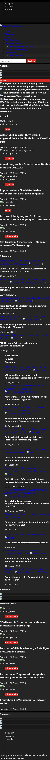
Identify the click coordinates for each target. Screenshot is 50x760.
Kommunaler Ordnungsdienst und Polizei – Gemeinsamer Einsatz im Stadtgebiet (24, 409)
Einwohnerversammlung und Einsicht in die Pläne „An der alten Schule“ (26, 560)
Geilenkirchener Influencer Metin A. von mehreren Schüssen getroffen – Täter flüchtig (25, 470)
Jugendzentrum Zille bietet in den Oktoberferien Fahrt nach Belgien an (22, 192)
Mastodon (9, 9)
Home (8, 31)
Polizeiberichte (12, 40)
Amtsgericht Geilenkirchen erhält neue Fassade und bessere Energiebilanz (24, 438)
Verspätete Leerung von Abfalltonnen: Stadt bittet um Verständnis (24, 108)
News (7, 37)
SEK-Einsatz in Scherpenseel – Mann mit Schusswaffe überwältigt (23, 243)
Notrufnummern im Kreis (22, 46)
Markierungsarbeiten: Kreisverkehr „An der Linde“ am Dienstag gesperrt (24, 387)
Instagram (9, 3)
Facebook (9, 6)
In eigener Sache (13, 43)
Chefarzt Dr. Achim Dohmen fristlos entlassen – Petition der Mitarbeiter (27, 459)
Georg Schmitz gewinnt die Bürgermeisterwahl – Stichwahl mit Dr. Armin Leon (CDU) (27, 491)
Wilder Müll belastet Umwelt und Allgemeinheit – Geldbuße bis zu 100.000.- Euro (25, 138)
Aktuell (8, 210)
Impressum (10, 52)
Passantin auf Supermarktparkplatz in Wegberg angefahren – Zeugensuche (23, 675)
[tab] (11, 355)
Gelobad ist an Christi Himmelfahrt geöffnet (26, 542)
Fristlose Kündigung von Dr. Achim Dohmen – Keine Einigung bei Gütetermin (25, 217)
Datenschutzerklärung (16, 49)
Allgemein (10, 34)
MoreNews (5, 758)
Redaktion (5, 147)
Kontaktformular (18, 55)
